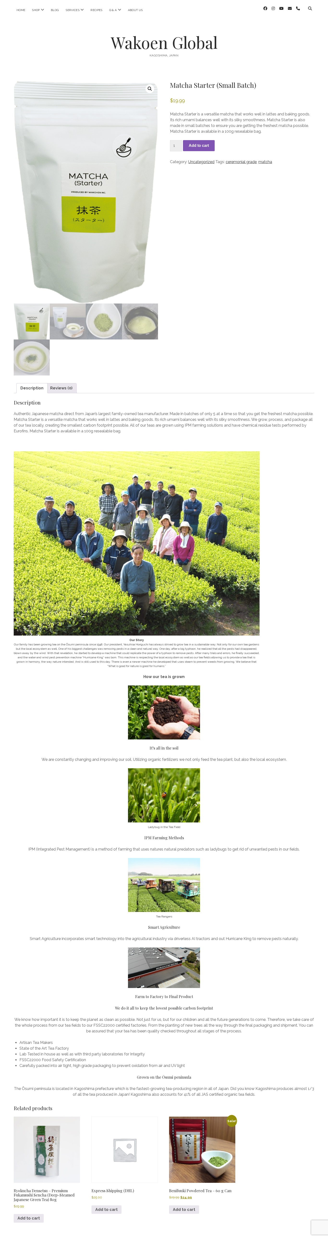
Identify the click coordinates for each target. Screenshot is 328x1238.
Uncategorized (201, 162)
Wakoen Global (164, 42)
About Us (135, 10)
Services (72, 10)
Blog (55, 10)
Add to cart (199, 145)
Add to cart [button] (29, 1218)
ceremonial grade (241, 162)
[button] (150, 88)
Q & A (113, 10)
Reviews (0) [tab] (61, 388)
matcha (265, 162)
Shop (36, 10)
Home (21, 10)
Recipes (97, 10)
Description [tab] (31, 388)
